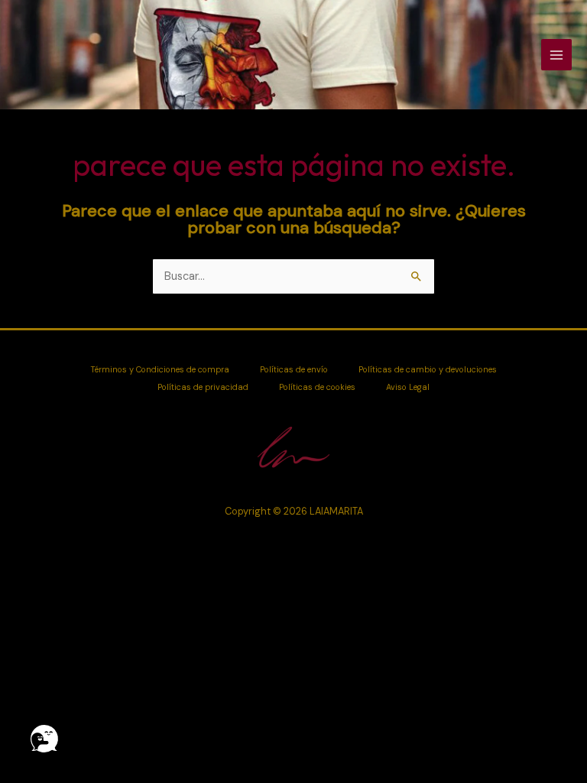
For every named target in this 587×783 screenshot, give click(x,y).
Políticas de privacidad (202, 387)
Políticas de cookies (317, 387)
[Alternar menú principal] (556, 54)
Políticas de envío (294, 369)
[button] (44, 739)
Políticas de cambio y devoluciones (427, 369)
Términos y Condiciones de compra (159, 369)
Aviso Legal (408, 387)
